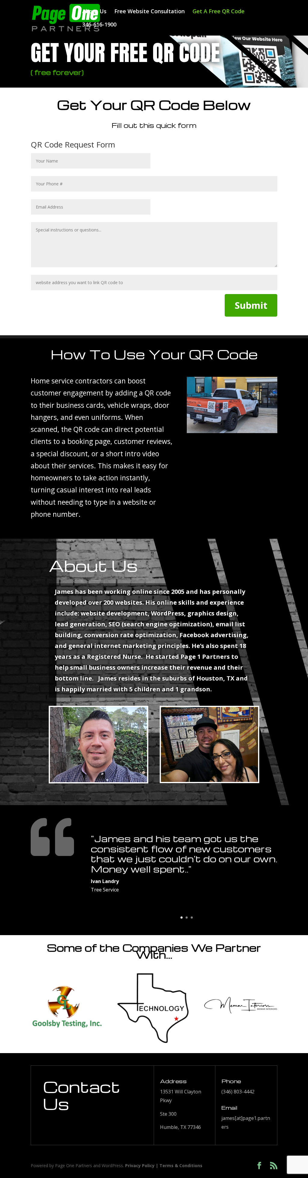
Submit (251, 305)
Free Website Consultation (149, 12)
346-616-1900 (99, 25)
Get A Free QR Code (218, 12)
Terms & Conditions (180, 1165)
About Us (94, 12)
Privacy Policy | (142, 1165)
